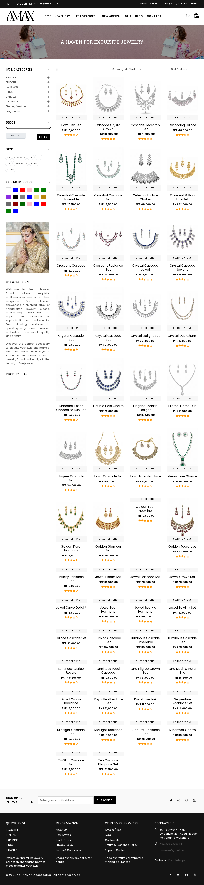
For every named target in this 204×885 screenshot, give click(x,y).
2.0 (38, 157)
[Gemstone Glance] (182, 450)
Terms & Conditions (68, 850)
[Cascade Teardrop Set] (145, 98)
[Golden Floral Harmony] (71, 520)
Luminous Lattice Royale (71, 671)
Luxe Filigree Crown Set (145, 671)
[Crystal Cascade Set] (71, 309)
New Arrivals (64, 835)
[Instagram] (186, 875)
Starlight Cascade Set (71, 732)
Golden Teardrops (182, 546)
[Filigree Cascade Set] (71, 450)
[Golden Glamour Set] (108, 520)
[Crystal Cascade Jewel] (145, 239)
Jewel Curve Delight (71, 607)
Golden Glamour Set (108, 548)
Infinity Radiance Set (71, 579)
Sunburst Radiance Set (145, 732)
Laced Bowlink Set (182, 607)
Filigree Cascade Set (71, 478)
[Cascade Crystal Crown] (108, 98)
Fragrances (13, 111)
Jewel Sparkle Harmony (145, 609)
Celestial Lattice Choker (145, 197)
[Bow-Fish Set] (71, 98)
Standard (19, 157)
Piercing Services (16, 106)
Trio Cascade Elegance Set (108, 762)
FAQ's (168, 3)
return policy (126, 858)
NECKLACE (12, 101)
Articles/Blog (113, 830)
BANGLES (11, 96)
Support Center (115, 850)
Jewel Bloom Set (108, 577)
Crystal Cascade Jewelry (182, 267)
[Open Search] (189, 16)
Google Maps (176, 860)
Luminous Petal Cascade (108, 671)
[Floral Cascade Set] (108, 450)
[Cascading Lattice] (182, 98)
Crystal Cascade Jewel (145, 267)
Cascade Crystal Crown (108, 127)
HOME (46, 16)
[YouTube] (195, 875)
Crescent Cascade (71, 265)
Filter (43, 137)
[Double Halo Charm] (108, 379)
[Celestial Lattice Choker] (145, 169)
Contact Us (112, 840)
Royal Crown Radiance (71, 701)
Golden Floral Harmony (71, 548)
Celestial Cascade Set (108, 197)
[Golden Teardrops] (182, 520)
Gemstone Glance (182, 476)
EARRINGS (12, 87)
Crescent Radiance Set (108, 267)
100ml (10, 169)
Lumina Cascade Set (108, 640)
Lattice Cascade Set (71, 638)
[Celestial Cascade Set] (108, 169)
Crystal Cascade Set (71, 338)
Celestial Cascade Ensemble (71, 197)
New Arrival (111, 16)
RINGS (9, 92)
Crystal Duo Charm (182, 336)
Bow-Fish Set (71, 125)
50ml (34, 163)
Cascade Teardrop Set (145, 127)
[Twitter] (178, 875)
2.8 (30, 157)
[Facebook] (170, 875)
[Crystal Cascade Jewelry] (182, 239)
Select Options (71, 117)
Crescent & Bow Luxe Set (182, 197)
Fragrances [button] (86, 16)
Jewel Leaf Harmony (108, 609)
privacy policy (78, 858)
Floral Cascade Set (108, 476)
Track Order (188, 3)
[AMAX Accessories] (21, 16)
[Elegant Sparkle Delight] (145, 379)
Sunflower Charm (182, 730)
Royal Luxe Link (145, 699)
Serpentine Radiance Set (182, 701)
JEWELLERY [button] (63, 16)
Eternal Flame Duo (182, 406)
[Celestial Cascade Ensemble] (71, 169)
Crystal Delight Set (145, 336)
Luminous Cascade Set (182, 640)
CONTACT (154, 16)
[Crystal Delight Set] (145, 309)
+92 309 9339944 (171, 844)
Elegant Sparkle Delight (145, 408)
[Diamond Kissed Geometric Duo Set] (71, 379)
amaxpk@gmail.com (173, 850)
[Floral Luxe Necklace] (145, 450)
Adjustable (21, 163)
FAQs (108, 835)
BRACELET (12, 77)
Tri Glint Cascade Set (71, 762)
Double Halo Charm (108, 406)
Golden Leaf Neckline (145, 509)
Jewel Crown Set (182, 577)
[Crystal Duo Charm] (182, 309)
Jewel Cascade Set (145, 577)
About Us (61, 830)
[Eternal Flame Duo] (182, 379)
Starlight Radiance (108, 730)
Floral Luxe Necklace (145, 476)
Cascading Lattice (182, 125)
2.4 (8, 163)
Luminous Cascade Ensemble (145, 640)
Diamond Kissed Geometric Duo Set (71, 408)
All (8, 157)
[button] (8, 189)
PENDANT (11, 82)
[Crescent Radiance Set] (108, 239)
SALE (128, 16)
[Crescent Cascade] (71, 239)
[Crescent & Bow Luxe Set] (182, 169)
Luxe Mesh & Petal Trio (182, 671)
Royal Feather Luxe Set (108, 701)
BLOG (139, 16)
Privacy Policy (150, 3)
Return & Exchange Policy (121, 845)
